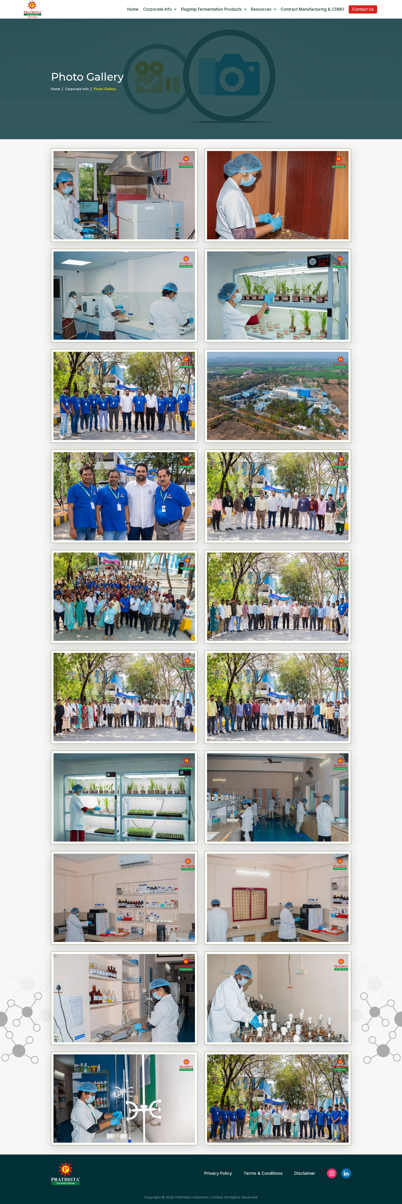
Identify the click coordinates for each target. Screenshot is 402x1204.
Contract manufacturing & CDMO (312, 9)
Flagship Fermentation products (211, 9)
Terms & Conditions (263, 1173)
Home (132, 9)
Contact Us (363, 9)
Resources (261, 9)
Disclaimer (304, 1173)
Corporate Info (157, 9)
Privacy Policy (218, 1173)
